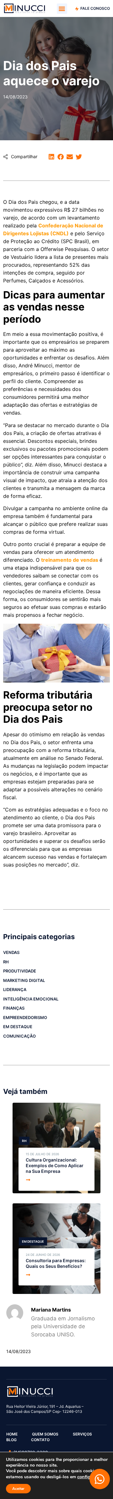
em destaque (17, 1026)
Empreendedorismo (25, 1017)
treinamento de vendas (69, 560)
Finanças (13, 1008)
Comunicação (19, 1036)
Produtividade (19, 970)
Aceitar (18, 1488)
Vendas (11, 952)
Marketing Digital (24, 980)
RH (6, 961)
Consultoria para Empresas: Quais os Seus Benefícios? (56, 1263)
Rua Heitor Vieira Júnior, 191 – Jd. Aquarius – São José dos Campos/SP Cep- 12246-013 (44, 1409)
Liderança (14, 989)
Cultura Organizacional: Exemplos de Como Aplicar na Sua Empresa (54, 1165)
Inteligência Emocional (30, 998)
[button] (62, 8)
